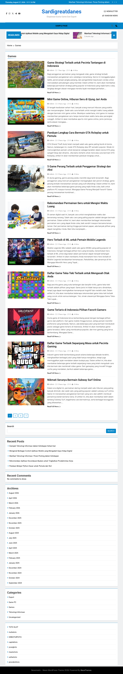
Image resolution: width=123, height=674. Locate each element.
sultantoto (13, 657)
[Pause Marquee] (114, 35)
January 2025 (14, 563)
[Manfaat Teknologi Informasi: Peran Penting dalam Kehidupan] (59, 36)
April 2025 (13, 548)
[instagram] (9, 13)
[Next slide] (116, 2)
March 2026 (13, 503)
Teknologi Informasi (17, 612)
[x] (12, 13)
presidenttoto (14, 662)
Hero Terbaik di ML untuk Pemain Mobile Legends (76, 239)
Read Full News (53, 92)
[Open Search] (112, 26)
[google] (16, 13)
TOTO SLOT (13, 627)
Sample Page (61, 26)
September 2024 (15, 583)
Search (10, 426)
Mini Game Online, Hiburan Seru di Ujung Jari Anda (77, 99)
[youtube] (19, 13)
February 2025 (14, 558)
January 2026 (14, 513)
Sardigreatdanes (61, 11)
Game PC (12, 602)
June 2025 (13, 543)
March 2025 (13, 553)
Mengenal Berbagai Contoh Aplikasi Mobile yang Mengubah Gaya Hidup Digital (40, 451)
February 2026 (14, 508)
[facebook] (6, 13)
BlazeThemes (86, 670)
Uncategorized (14, 617)
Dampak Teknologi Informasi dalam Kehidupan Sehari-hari (32, 446)
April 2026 (13, 498)
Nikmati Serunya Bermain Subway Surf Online (74, 379)
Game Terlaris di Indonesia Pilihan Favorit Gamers (76, 309)
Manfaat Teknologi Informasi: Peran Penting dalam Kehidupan (93, 33)
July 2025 (12, 538)
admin (51, 70)
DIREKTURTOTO (15, 637)
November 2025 (15, 523)
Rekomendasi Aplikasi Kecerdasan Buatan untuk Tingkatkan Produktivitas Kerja (90, 2)
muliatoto (13, 632)
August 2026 (14, 493)
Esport (11, 597)
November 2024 (15, 573)
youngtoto (13, 647)
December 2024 (15, 568)
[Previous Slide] (112, 2)
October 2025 (14, 528)
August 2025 (14, 533)
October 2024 (14, 578)
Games (12, 85)
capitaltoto (13, 642)
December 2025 (15, 518)
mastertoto (13, 652)
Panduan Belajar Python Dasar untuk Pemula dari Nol (30, 466)
